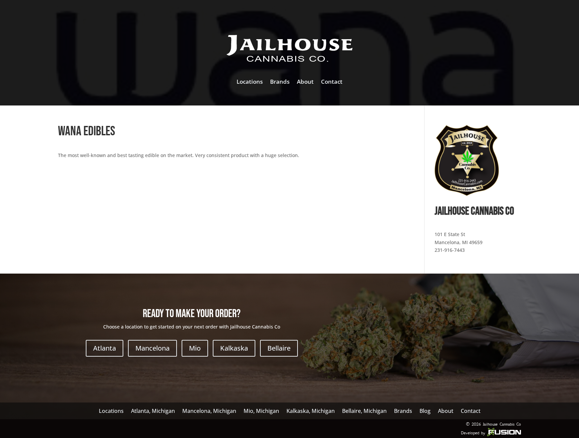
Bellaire (279, 348)
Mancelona (152, 348)
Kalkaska (234, 348)
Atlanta (104, 348)
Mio (195, 348)
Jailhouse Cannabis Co (502, 424)
